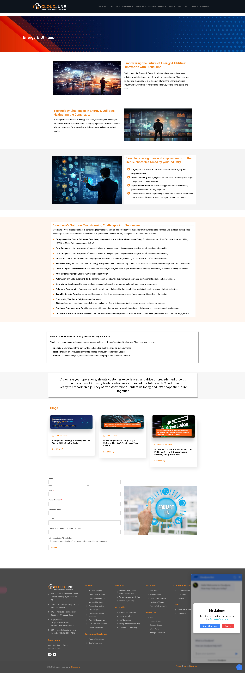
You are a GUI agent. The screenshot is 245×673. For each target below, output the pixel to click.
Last (87, 486)
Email (51, 490)
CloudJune (75, 667)
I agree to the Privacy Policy (62, 538)
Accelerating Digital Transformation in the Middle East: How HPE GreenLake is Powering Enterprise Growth (173, 452)
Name (51, 478)
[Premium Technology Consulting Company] (49, 6)
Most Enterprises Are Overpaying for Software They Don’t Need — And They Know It (120, 443)
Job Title (52, 519)
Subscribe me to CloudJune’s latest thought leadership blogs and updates (79, 541)
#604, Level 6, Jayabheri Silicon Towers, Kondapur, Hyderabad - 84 (64, 596)
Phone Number (55, 500)
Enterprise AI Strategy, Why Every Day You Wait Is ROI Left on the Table (71, 441)
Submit (54, 547)
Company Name (55, 509)
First (50, 486)
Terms (186, 666)
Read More (57, 449)
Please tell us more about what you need (64, 528)
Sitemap (193, 666)
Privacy (179, 666)
